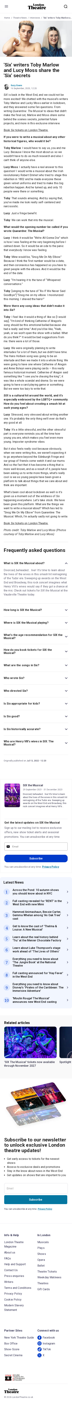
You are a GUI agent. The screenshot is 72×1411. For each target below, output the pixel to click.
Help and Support (15, 1264)
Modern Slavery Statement (14, 1308)
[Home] (37, 6)
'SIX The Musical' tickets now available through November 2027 (29, 1064)
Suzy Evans (16, 85)
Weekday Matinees (49, 1277)
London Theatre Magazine (14, 1244)
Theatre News (20, 18)
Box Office (11, 1343)
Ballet (41, 1265)
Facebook (49, 1337)
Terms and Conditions (17, 1288)
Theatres (42, 1283)
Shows (41, 1254)
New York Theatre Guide (19, 1337)
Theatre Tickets (47, 1271)
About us (9, 1252)
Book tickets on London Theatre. (26, 130)
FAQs (7, 1258)
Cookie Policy (12, 1299)
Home (7, 18)
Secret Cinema (13, 1355)
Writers (8, 1282)
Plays (41, 1248)
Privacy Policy (50, 866)
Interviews (35, 18)
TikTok (47, 1349)
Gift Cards (43, 1289)
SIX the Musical (33, 785)
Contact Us (11, 1270)
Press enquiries (14, 1276)
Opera (41, 1260)
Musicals (43, 1242)
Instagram (49, 1343)
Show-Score (12, 1349)
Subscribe (36, 858)
